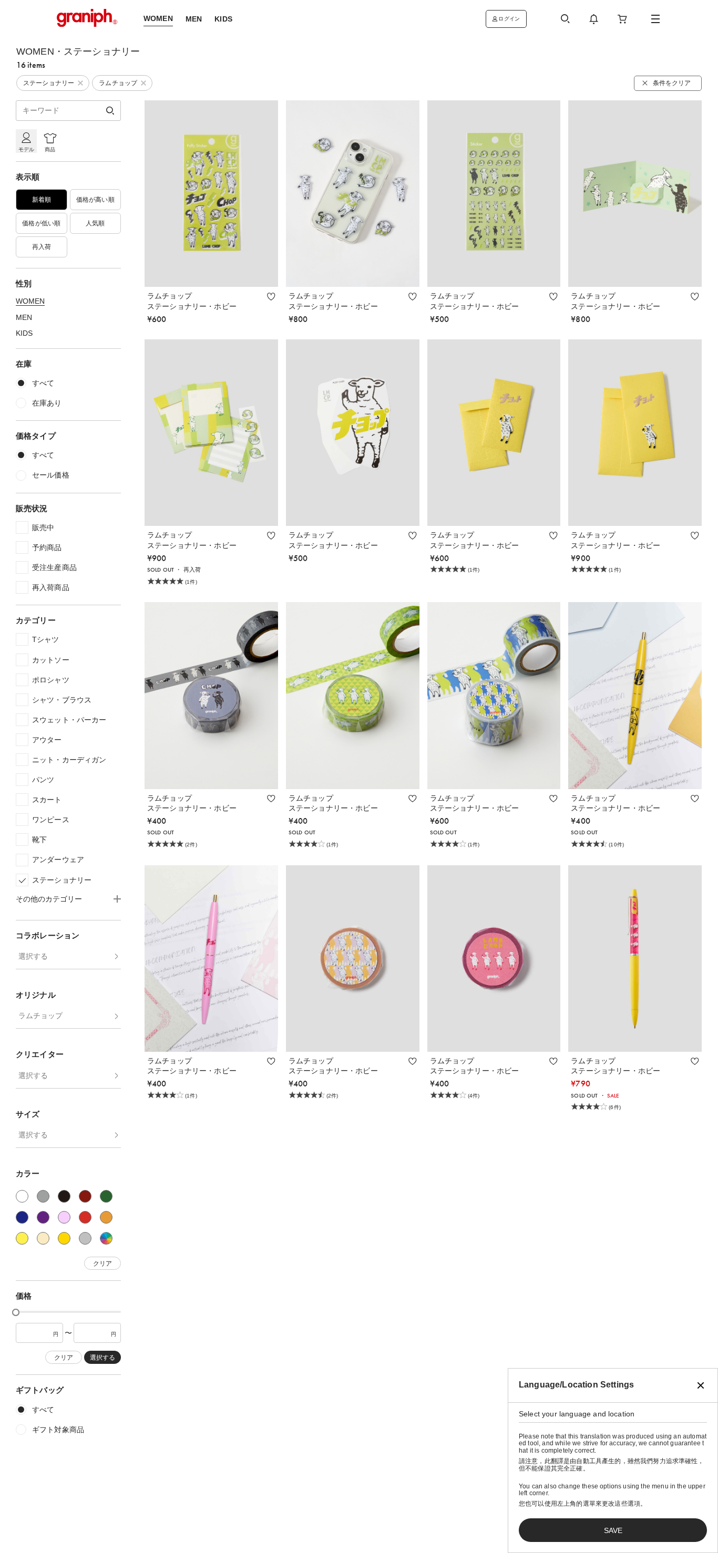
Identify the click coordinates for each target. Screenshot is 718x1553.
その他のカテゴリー (49, 899)
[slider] (15, 1312)
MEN (24, 317)
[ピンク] (64, 1217)
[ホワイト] (22, 1196)
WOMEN (30, 301)
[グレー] (43, 1196)
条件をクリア (672, 83)
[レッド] (85, 1217)
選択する (33, 956)
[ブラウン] (85, 1196)
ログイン (509, 19)
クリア (102, 1263)
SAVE (613, 1530)
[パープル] (43, 1217)
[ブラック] (64, 1196)
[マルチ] (106, 1238)
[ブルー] (22, 1217)
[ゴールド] (64, 1238)
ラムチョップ (40, 1016)
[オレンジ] (106, 1217)
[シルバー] (85, 1238)
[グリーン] (106, 1196)
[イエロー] (22, 1238)
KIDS (24, 333)
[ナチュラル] (43, 1238)
